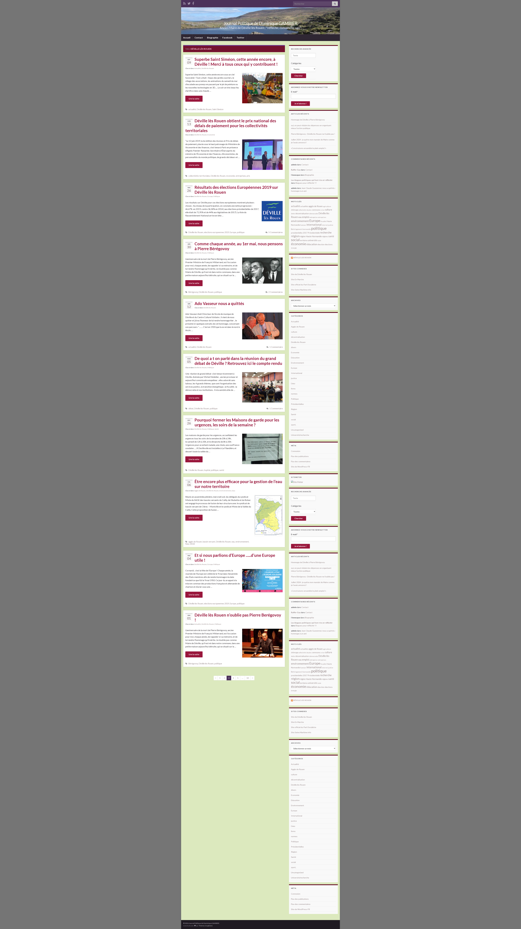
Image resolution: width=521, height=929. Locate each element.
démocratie (313, 214)
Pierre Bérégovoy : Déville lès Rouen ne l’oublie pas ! (313, 134)
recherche (326, 232)
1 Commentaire (276, 347)
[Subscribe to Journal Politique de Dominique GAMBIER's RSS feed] (184, 3)
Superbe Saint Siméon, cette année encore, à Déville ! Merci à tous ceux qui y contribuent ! (236, 62)
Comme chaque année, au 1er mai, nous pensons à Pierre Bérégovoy (239, 246)
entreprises (241, 176)
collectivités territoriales (199, 176)
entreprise (313, 217)
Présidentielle (314, 233)
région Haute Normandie (311, 236)
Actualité (197, 68)
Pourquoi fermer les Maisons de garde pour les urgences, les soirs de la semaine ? (237, 422)
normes (294, 394)
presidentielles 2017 (299, 233)
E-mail (294, 92)
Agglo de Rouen (200, 491)
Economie (211, 135)
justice (330, 225)
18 (248, 678)
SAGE (192, 544)
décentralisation (302, 213)
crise (322, 210)
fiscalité (323, 221)
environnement (242, 542)
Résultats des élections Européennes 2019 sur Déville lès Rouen (236, 190)
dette (293, 213)
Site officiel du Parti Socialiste (303, 284)
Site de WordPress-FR (300, 466)
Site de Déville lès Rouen (301, 274)
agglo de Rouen (195, 542)
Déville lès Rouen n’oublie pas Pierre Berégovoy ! (238, 617)
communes (316, 210)
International (296, 373)
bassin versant (209, 542)
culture (328, 209)
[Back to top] (515, 922)
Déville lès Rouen (207, 68)
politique (240, 232)
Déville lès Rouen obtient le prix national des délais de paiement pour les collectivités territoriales (230, 125)
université (312, 240)
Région (294, 409)
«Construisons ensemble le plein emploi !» (308, 148)
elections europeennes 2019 (216, 232)
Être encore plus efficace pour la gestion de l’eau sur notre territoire (238, 484)
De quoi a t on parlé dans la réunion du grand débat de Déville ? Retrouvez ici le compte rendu (238, 361)
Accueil (186, 37)
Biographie (212, 37)
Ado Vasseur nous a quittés (219, 303)
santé (221, 470)
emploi (305, 217)
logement (298, 229)
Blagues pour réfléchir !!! (306, 183)
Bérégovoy (193, 292)
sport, (293, 425)
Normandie (306, 229)
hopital (207, 470)
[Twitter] (189, 3)
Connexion (295, 451)
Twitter (240, 37)
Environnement (225, 491)
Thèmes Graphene (205, 926)
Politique (216, 196)
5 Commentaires (276, 232)
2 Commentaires (276, 292)
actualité (192, 109)
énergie (294, 248)
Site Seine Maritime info (301, 290)
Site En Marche (297, 279)
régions (325, 236)
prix (248, 176)
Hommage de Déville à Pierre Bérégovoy (308, 120)
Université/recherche (300, 435)
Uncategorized (297, 430)
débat (190, 408)
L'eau (233, 491)
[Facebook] (193, 3)
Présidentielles (297, 404)
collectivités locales (305, 210)
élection (321, 244)
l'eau (187, 544)
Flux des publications (300, 456)
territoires (304, 240)
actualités (304, 206)
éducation (311, 244)
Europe (210, 196)
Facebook (227, 37)
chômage (294, 210)
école (319, 240)
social (295, 240)
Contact (199, 37)
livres (293, 388)
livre (293, 229)
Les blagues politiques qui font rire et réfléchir (312, 180)
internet (325, 225)
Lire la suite (194, 98)
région (295, 236)
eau (233, 542)
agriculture (327, 206)
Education (295, 357)
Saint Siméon (217, 109)
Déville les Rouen (302, 258)
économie (230, 176)
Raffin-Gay (296, 170)
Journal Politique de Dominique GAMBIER (260, 23)
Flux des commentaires (300, 461)
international (313, 224)
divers (293, 347)
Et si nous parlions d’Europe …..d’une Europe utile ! (235, 558)
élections (329, 244)
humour (303, 225)
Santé (217, 429)
